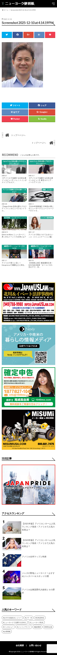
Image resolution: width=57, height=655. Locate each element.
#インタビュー (8, 627)
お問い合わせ (35, 645)
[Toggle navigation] (53, 4)
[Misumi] (28, 448)
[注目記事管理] (28, 505)
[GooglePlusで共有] (28, 35)
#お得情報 (6, 631)
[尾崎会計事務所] (28, 405)
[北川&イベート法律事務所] (28, 320)
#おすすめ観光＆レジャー (12, 618)
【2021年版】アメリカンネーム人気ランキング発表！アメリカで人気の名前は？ (38, 526)
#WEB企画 (48, 627)
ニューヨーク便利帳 (27, 651)
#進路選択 (37, 627)
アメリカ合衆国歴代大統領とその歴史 (38, 591)
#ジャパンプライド (24, 627)
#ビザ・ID (28, 618)
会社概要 (20, 645)
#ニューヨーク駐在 (36, 622)
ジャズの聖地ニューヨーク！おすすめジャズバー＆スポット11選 (38, 574)
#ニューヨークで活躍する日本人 (14, 622)
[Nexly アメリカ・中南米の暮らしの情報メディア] (28, 363)
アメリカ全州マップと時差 (34, 556)
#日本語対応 (39, 618)
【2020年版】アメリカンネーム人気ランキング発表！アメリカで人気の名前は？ (38, 543)
